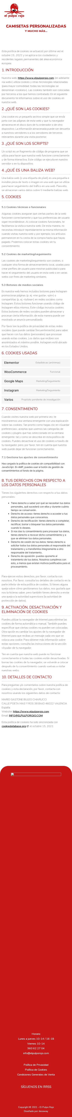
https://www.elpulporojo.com (36, 78)
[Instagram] (36, 1095)
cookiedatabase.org (14, 726)
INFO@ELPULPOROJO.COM (26, 715)
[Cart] (62, 10)
